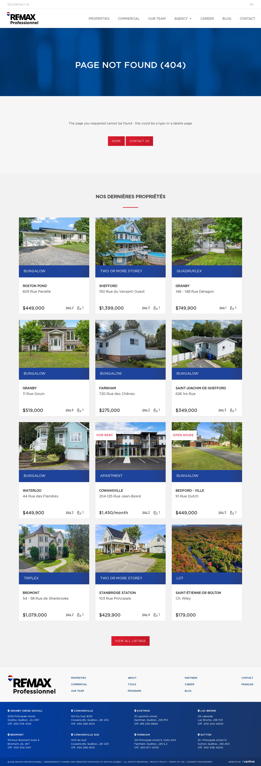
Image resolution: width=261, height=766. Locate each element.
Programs (134, 691)
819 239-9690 (149, 724)
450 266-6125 (86, 724)
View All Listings (130, 641)
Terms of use (177, 762)
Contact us (20, 4)
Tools (132, 684)
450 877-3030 (149, 747)
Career (207, 18)
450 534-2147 (22, 747)
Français (247, 684)
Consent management (199, 762)
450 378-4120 (22, 724)
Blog (226, 18)
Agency (181, 18)
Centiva (248, 761)
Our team (157, 18)
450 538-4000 (213, 747)
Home (116, 141)
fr (251, 4)
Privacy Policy (158, 762)
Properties (99, 18)
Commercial (129, 18)
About (132, 678)
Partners (191, 678)
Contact (247, 18)
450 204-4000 (213, 724)
